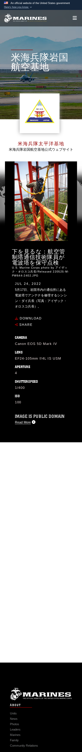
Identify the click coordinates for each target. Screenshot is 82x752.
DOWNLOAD (30, 318)
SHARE (25, 324)
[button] (18, 7)
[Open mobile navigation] (74, 18)
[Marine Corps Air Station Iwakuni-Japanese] (25, 18)
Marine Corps (41, 694)
